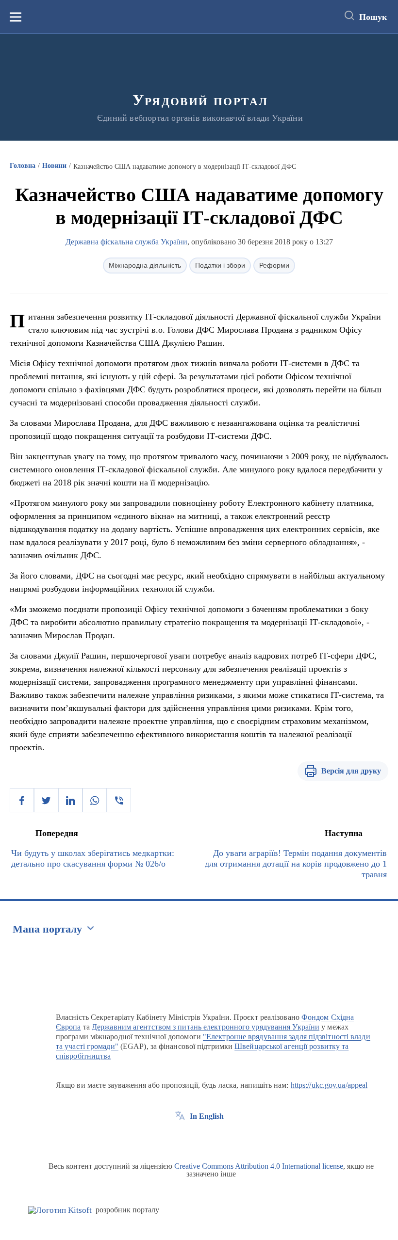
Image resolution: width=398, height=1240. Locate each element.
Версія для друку (351, 771)
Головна (22, 165)
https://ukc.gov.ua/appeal (329, 1085)
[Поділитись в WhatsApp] (94, 800)
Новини (54, 165)
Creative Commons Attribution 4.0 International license (258, 1166)
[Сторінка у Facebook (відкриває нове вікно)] (180, 1138)
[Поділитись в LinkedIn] (70, 800)
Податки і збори (220, 265)
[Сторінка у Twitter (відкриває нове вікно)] (198, 1138)
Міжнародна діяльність (145, 265)
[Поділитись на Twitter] (46, 800)
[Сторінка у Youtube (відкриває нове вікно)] (216, 1138)
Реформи (274, 265)
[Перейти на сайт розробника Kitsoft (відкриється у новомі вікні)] (60, 1210)
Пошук (373, 17)
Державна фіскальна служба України (126, 242)
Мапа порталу (47, 929)
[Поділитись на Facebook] (21, 800)
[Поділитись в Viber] (119, 800)
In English (207, 1116)
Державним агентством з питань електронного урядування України (205, 1027)
